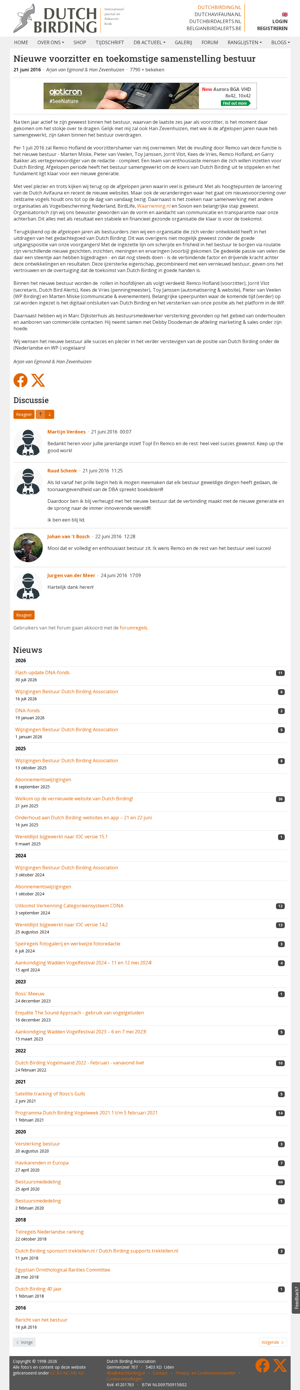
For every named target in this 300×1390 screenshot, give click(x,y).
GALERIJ (183, 42)
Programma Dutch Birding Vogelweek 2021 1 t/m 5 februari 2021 (86, 1112)
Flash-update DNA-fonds (42, 672)
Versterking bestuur (37, 1143)
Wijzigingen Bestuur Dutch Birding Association (66, 691)
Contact (160, 1373)
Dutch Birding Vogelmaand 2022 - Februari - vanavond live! (79, 1062)
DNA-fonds (27, 710)
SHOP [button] (80, 42)
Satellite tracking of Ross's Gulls (50, 1093)
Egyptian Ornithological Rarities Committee (62, 1270)
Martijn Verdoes (66, 432)
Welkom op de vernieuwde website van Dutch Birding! (74, 798)
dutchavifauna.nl (218, 14)
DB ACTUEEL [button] (148, 42)
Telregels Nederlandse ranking (49, 1232)
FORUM (210, 42)
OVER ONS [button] (49, 42)
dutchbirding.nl (219, 7)
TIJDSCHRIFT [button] (110, 42)
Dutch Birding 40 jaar (38, 1289)
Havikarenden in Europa (42, 1163)
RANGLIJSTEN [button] (243, 42)
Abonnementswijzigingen (43, 779)
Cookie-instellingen (124, 1379)
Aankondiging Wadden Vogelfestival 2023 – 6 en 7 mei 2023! (80, 1031)
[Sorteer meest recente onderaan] (40, 414)
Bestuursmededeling (38, 1182)
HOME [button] (21, 42)
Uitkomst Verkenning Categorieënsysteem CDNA (69, 905)
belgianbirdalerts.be (214, 28)
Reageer (24, 414)
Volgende (271, 1342)
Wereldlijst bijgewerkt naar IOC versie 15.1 (61, 836)
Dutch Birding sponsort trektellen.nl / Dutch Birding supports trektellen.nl (96, 1251)
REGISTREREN (272, 28)
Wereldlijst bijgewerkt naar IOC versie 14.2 (61, 924)
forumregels (133, 628)
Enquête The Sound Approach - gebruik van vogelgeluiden (79, 1012)
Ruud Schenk (62, 470)
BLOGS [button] (279, 42)
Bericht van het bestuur (41, 1320)
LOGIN (280, 21)
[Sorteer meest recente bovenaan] (49, 414)
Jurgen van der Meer (71, 575)
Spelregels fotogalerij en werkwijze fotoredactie (67, 943)
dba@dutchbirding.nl (126, 1373)
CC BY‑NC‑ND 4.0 (67, 1373)
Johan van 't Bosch (68, 536)
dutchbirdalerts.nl (215, 21)
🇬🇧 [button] (285, 14)
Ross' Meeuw (29, 993)
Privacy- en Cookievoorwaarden (205, 1373)
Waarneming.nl (153, 206)
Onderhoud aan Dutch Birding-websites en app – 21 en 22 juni (83, 817)
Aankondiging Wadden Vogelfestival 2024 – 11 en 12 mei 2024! (83, 962)
